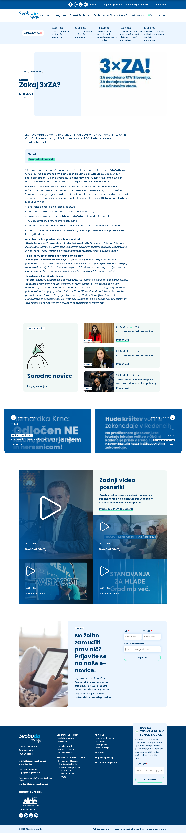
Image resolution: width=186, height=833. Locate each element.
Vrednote (62, 741)
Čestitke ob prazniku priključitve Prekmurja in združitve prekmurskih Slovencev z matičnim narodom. (154, 38)
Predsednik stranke (68, 764)
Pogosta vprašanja (112, 4)
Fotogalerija (101, 744)
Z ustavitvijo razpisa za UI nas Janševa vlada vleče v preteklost (131, 34)
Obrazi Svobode (80, 15)
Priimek (147, 631)
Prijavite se (150, 779)
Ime (126, 631)
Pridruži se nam (158, 15)
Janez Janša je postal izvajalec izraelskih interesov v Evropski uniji (107, 35)
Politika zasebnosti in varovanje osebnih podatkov (118, 829)
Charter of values (28, 809)
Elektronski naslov (134, 643)
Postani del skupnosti (106, 762)
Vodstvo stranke (66, 749)
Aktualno (138, 15)
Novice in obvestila (105, 738)
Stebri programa (66, 738)
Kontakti (94, 4)
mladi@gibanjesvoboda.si (34, 784)
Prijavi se (142, 657)
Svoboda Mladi (159, 4)
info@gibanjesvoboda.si (33, 761)
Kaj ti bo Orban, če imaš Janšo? (60, 33)
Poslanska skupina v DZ (70, 767)
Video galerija (102, 747)
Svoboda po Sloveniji (137, 4)
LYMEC (64, 777)
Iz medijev (101, 741)
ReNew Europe (67, 773)
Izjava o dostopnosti (156, 829)
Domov (23, 71)
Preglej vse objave (37, 386)
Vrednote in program (53, 15)
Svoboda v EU (65, 770)
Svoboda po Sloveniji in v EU (111, 15)
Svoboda (36, 71)
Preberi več (57, 37)
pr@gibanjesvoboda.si (32, 772)
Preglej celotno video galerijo (116, 508)
